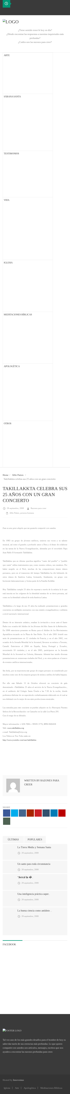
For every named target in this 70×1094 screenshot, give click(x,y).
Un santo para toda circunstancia (33, 864)
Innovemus (18, 1080)
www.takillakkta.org (15, 728)
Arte (17, 1088)
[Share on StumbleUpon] (62, 813)
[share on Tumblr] (46, 813)
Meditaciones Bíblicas (51, 1088)
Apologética (30, 1088)
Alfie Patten (18, 475)
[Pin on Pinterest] (38, 813)
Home (5, 475)
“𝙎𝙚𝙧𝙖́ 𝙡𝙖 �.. (25, 877)
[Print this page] (6, 821)
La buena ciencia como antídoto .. (34, 910)
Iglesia (7, 1088)
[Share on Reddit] (30, 813)
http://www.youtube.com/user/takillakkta (19, 740)
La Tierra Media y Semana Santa (34, 847)
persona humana (27, 513)
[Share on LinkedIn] (54, 813)
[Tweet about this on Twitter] (14, 813)
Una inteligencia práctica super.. (33, 894)
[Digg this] (22, 813)
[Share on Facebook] (6, 813)
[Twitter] (11, 11)
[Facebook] (5, 11)
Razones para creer (38, 508)
